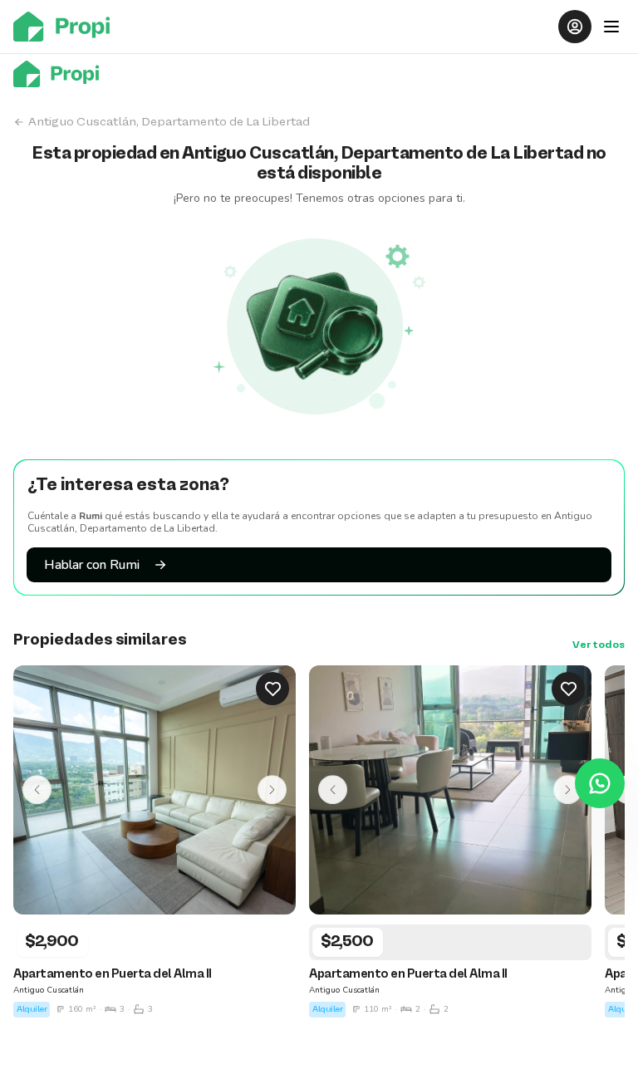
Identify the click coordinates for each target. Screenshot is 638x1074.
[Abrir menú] (611, 26)
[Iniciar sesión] (574, 26)
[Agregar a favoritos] (272, 688)
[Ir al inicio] (66, 27)
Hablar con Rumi (92, 565)
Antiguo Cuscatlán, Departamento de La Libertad (169, 122)
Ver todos (598, 645)
